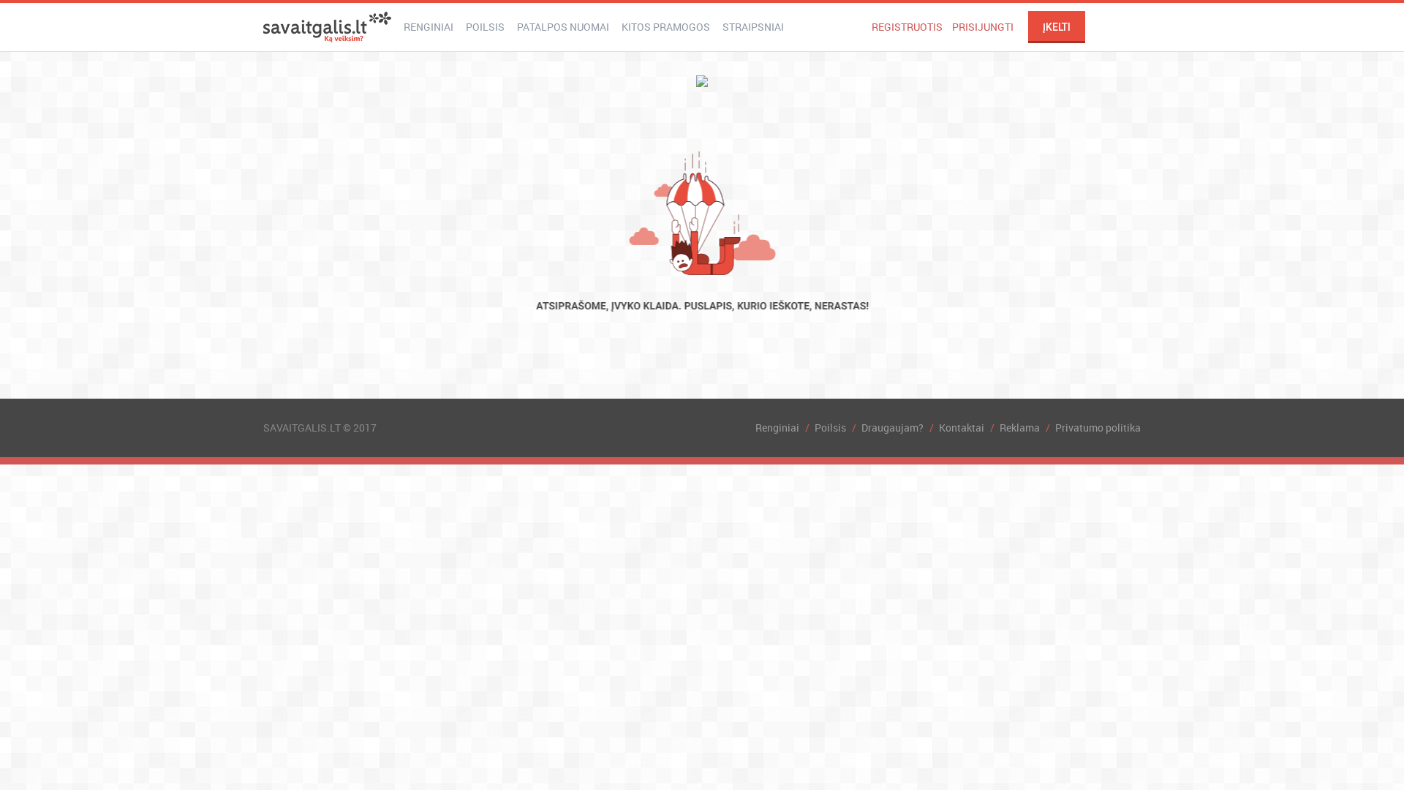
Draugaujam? (892, 427)
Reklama (1020, 427)
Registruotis (907, 27)
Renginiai (428, 27)
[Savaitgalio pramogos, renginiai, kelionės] (327, 27)
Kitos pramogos (666, 27)
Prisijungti (983, 27)
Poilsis (485, 27)
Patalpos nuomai (563, 27)
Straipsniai (753, 27)
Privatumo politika (1098, 427)
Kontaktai (961, 427)
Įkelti (1057, 27)
